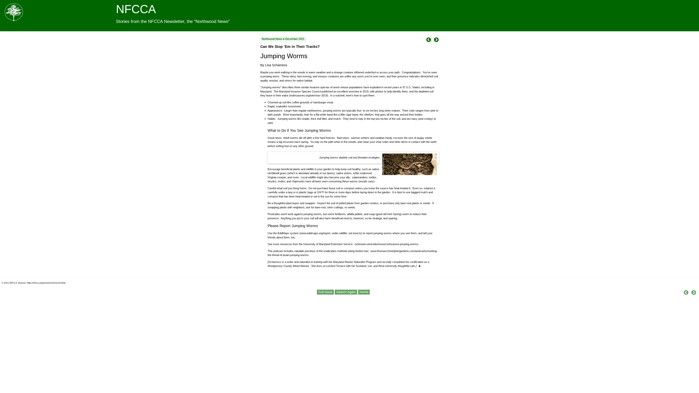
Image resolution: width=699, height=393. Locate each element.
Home (364, 292)
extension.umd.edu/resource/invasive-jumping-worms (386, 244)
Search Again (346, 292)
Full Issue (325, 292)
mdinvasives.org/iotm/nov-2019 (308, 95)
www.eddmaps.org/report (315, 233)
